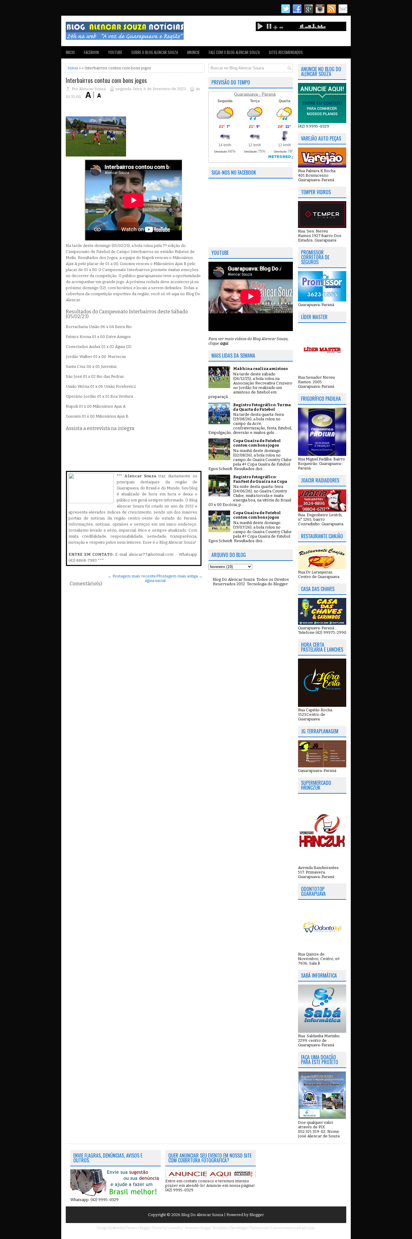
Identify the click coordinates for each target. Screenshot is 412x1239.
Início (73, 68)
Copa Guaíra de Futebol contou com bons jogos (257, 442)
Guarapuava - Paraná (255, 94)
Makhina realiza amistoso (260, 368)
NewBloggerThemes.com (250, 1228)
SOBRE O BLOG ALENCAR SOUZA (154, 52)
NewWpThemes (125, 1228)
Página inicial (155, 578)
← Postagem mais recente (132, 576)
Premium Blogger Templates (207, 1228)
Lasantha (175, 1228)
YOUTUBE (115, 52)
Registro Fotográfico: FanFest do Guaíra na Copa (260, 479)
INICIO (70, 52)
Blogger (280, 584)
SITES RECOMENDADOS (286, 52)
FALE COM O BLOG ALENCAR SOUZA (234, 52)
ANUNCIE (193, 52)
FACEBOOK (91, 52)
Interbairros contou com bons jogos (106, 80)
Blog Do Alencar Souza (202, 1214)
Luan (311, 1228)
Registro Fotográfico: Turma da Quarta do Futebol (262, 407)
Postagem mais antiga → (180, 576)
